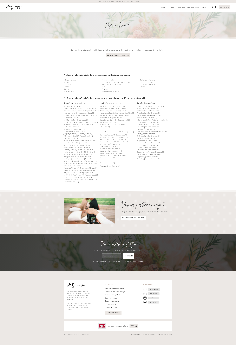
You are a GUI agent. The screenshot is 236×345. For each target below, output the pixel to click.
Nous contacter (113, 313)
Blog (172, 7)
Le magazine (224, 7)
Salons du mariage (193, 7)
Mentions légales (135, 334)
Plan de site (162, 334)
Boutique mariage (111, 298)
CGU (157, 334)
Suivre (154, 289)
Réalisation (169, 334)
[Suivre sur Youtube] (145, 302)
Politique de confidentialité (148, 334)
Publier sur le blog (111, 307)
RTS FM (132, 326)
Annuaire (163, 7)
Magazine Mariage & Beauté (114, 295)
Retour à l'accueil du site (118, 55)
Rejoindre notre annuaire (133, 217)
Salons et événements (112, 301)
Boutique (181, 7)
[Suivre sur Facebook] (215, 7)
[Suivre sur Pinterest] (145, 298)
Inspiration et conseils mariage (115, 292)
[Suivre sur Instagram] (212, 7)
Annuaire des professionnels (114, 289)
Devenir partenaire (111, 304)
